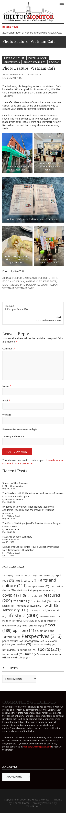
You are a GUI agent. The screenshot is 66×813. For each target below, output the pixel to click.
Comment (9, 348)
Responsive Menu (62, 4)
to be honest (13, 654)
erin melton (34, 596)
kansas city (34, 281)
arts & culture (12, 278)
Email (6, 400)
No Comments (12, 77)
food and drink (13, 281)
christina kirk (27, 590)
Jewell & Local (38, 58)
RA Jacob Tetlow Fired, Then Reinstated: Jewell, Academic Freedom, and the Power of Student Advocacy (28, 510)
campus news (38, 586)
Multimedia (12, 62)
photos (51, 641)
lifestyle (22, 615)
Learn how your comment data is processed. (33, 461)
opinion (24, 630)
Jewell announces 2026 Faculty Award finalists (27, 32)
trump (32, 654)
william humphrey (50, 654)
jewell (51, 605)
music (27, 625)
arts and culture (37, 278)
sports (49, 649)
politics (8, 644)
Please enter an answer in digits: (20, 429)
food (53, 278)
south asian (49, 284)
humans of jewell (29, 605)
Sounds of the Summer (15, 483)
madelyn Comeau (50, 616)
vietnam (8, 288)
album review (22, 575)
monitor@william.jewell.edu (37, 746)
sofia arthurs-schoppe (19, 650)
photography (29, 284)
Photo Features (35, 62)
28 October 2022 (13, 74)
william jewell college (16, 657)
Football (44, 601)
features (24, 601)
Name (6, 386)
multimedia (10, 284)
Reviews (54, 62)
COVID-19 (14, 595)
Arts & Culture (14, 58)
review (24, 644)
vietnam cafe (24, 288)
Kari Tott (34, 74)
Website (6, 414)
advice (7, 575)
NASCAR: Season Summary (17, 536)
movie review (11, 625)
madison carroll (12, 620)
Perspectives (41, 636)
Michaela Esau (34, 620)
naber (39, 625)
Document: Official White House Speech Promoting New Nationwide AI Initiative (30, 548)
